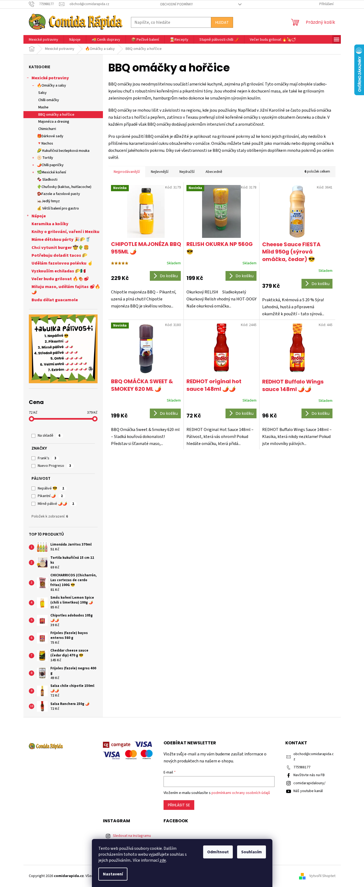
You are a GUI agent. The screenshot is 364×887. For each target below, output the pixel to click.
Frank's (47, 458)
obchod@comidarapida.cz (313, 756)
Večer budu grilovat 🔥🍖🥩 (60, 279)
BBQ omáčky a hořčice (56, 114)
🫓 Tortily (45, 157)
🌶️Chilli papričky (50, 165)
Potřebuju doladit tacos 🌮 (59, 255)
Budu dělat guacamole (55, 300)
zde (163, 860)
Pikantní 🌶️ (50, 496)
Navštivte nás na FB (309, 775)
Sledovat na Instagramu (132, 835)
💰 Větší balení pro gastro (58, 208)
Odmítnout (218, 852)
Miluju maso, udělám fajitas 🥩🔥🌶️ (66, 289)
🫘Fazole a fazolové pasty (58, 194)
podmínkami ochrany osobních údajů (241, 793)
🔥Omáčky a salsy (51, 85)
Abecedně (214, 171)
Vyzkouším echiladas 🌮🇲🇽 (59, 271)
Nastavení (113, 874)
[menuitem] (43, 39)
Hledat (222, 22)
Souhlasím (251, 852)
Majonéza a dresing (53, 121)
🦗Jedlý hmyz (48, 201)
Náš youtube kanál (308, 791)
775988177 (301, 767)
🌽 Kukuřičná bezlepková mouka (63, 150)
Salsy (42, 92)
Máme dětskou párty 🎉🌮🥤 (61, 239)
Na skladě (49, 435)
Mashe (43, 107)
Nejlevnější (159, 171)
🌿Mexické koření (51, 172)
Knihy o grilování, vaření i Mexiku (65, 232)
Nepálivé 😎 (51, 488)
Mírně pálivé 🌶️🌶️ (56, 503)
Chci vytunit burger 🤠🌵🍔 (60, 248)
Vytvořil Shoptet (322, 876)
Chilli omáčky (48, 100)
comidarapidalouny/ (309, 783)
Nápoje (39, 216)
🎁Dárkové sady (50, 136)
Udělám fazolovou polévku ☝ (62, 263)
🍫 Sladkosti (47, 179)
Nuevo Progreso (54, 465)
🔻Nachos (45, 143)
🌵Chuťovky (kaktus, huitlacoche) (64, 187)
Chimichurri (47, 129)
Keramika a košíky (50, 224)
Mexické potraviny (50, 78)
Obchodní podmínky (176, 4)
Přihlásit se (179, 805)
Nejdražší (187, 171)
